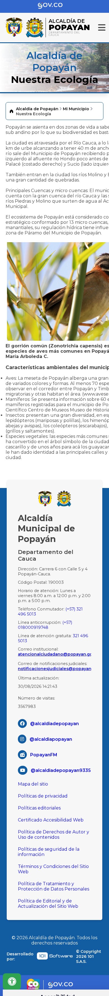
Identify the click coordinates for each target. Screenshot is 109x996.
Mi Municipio (76, 108)
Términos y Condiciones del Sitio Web (53, 869)
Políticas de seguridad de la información (48, 852)
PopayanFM (43, 754)
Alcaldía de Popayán (37, 108)
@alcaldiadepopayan (54, 723)
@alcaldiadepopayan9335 (61, 770)
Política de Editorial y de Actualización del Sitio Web (48, 903)
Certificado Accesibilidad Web (51, 820)
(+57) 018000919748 (45, 625)
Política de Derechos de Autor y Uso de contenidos (53, 834)
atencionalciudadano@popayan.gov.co (54, 654)
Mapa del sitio (33, 784)
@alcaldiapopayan (51, 739)
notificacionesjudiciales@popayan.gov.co (54, 668)
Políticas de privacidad (43, 796)
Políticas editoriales (39, 808)
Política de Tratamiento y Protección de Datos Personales (53, 886)
